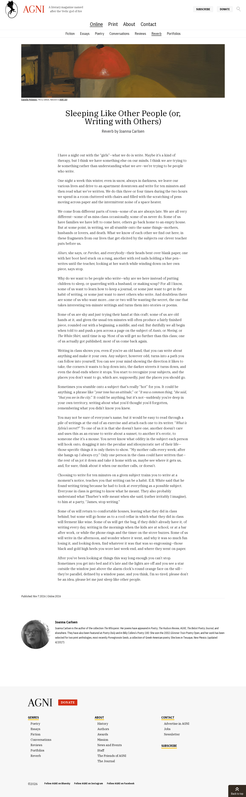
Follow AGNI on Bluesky (57, 783)
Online (96, 24)
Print (113, 24)
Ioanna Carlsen (131, 131)
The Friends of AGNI (111, 756)
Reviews (140, 33)
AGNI (40, 702)
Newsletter (172, 734)
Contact (148, 24)
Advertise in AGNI (176, 724)
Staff (100, 750)
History (102, 724)
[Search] (239, 9)
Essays (85, 33)
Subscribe (203, 9)
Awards (102, 734)
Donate (225, 9)
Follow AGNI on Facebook (120, 783)
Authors (103, 729)
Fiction (70, 33)
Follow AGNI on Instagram (88, 783)
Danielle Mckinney (29, 99)
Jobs (167, 729)
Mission (102, 740)
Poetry (99, 33)
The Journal (106, 761)
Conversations (119, 33)
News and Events (109, 745)
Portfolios (174, 33)
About (129, 24)
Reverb (156, 33)
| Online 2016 (53, 596)
